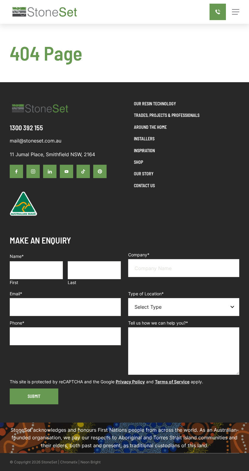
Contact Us (144, 185)
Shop (138, 162)
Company (138, 254)
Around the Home (150, 127)
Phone (17, 322)
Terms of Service (172, 381)
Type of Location (146, 293)
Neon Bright (90, 462)
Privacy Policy (130, 381)
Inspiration (144, 150)
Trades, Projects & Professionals (167, 115)
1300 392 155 (26, 128)
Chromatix (68, 462)
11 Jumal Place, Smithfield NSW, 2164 (52, 154)
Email (16, 293)
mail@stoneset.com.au (35, 141)
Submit (34, 396)
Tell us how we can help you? (158, 322)
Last (72, 282)
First (14, 282)
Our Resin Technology (155, 103)
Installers (144, 138)
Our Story (143, 173)
